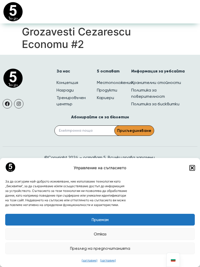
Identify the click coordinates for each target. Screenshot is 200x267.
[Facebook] (7, 103)
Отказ (100, 234)
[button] (192, 168)
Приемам (100, 219)
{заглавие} (89, 260)
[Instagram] (18, 103)
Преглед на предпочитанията (100, 248)
